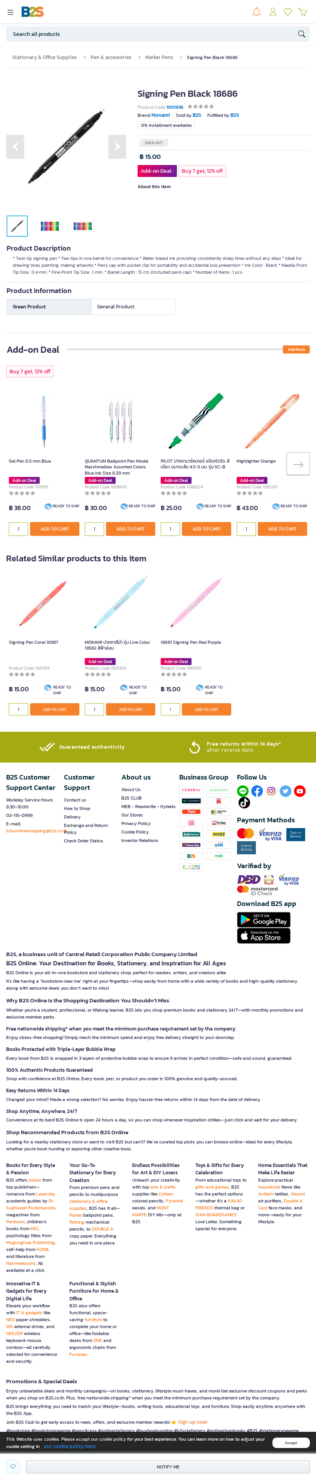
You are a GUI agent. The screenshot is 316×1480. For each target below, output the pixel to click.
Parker (75, 1215)
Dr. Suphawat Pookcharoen (30, 1204)
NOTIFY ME (168, 1466)
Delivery (72, 816)
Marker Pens (159, 57)
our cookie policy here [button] (70, 1446)
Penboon (15, 1221)
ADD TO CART (54, 528)
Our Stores (132, 815)
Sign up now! (192, 1422)
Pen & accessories (111, 57)
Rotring (76, 1222)
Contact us (75, 799)
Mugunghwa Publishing (30, 1242)
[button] (15, 146)
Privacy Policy (136, 823)
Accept (291, 1443)
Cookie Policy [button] (135, 831)
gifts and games (212, 1187)
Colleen (165, 1193)
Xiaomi (298, 1193)
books (35, 1180)
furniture (93, 1319)
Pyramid (174, 1200)
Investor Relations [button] (139, 840)
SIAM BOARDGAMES (216, 1214)
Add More (296, 349)
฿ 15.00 (150, 157)
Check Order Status (83, 840)
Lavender (45, 1193)
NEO (10, 1319)
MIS (34, 1228)
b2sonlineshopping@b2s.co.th (36, 830)
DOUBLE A (102, 1229)
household (269, 1187)
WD (9, 1326)
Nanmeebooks (21, 1263)
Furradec (78, 1354)
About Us (131, 789)
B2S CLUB (131, 798)
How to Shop (77, 808)
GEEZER (14, 1333)
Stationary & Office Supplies (44, 57)
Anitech (266, 1193)
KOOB (43, 1249)
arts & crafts (163, 1187)
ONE (97, 1340)
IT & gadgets (29, 1312)
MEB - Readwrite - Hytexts (148, 806)
